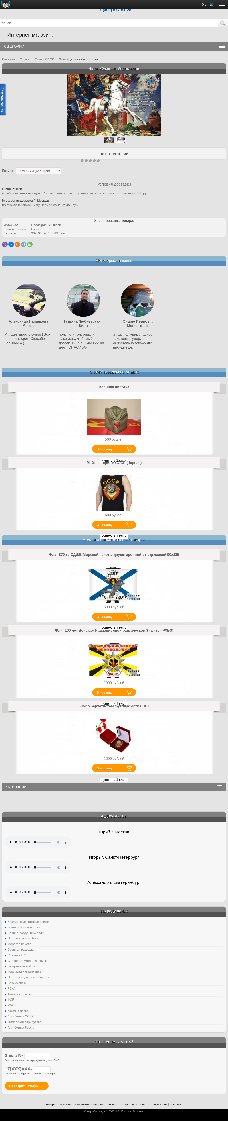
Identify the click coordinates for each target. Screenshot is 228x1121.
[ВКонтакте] (11, 244)
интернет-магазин (58, 1104)
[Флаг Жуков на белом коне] (114, 105)
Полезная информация (165, 1104)
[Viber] (5, 244)
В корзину (104, 449)
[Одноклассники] (17, 244)
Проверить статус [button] (23, 1086)
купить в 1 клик (114, 536)
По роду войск (114, 911)
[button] (223, 23)
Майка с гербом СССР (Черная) (114, 463)
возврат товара (119, 1104)
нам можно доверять (89, 1104)
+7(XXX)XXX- (19, 1068)
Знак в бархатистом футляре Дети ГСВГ (114, 706)
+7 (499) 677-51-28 (114, 10)
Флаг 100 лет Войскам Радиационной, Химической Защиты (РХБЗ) (114, 630)
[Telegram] (23, 244)
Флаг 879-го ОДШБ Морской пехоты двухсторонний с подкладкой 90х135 (114, 555)
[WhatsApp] (30, 244)
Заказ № (14, 1055)
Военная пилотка (114, 387)
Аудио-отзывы (114, 816)
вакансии (139, 1104)
